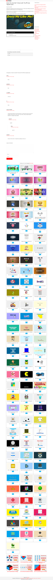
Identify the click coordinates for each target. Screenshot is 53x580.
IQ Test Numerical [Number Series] (26, 571)
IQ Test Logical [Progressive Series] (40, 571)
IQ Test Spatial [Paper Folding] (12, 571)
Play (12, 174)
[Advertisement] (20, 43)
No (9, 55)
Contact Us (39, 578)
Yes (9, 53)
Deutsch (28, 577)
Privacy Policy (31, 578)
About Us (28, 578)
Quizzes (25, 578)
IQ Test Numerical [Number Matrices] (40, 562)
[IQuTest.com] (11, 0)
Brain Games (31, 163)
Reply (13, 76)
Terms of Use (35, 578)
